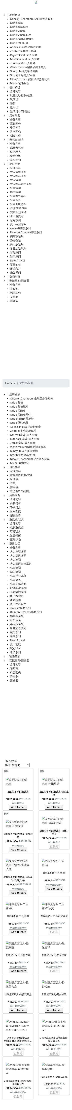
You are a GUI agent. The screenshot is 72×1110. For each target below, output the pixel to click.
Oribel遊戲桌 (18, 803)
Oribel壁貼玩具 (18, 1049)
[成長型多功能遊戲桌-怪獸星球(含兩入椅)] (18, 864)
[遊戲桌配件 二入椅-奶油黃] (54, 906)
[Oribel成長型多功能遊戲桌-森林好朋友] (54, 1025)
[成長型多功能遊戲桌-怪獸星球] (54, 781)
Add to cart (18, 807)
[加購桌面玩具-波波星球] (54, 945)
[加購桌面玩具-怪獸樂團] (18, 945)
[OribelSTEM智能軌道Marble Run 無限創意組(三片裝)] (18, 1025)
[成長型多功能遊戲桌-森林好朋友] (54, 820)
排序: (8, 765)
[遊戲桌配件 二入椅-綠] (54, 862)
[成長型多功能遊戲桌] (18, 781)
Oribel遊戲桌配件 (54, 884)
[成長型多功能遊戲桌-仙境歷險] (18, 823)
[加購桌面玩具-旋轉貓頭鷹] (54, 1066)
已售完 (54, 846)
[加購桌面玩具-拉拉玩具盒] (18, 984)
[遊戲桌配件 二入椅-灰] (18, 906)
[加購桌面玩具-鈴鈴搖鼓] (54, 984)
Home (9, 383)
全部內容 (15, 91)
